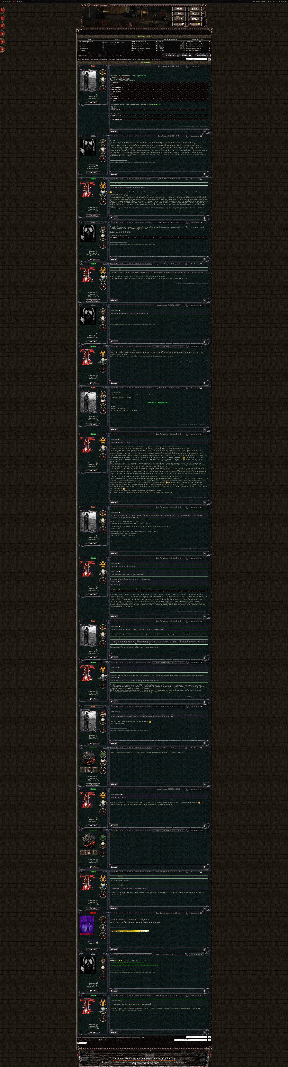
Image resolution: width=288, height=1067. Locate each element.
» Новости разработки (85, 42)
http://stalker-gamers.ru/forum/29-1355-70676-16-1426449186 (140, 922)
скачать (113, 106)
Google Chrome (167, 1062)
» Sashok (161, 50)
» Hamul (160, 44)
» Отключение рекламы (192, 50)
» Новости (81, 44)
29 (201, 507)
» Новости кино (83, 48)
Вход (275, 1)
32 (201, 662)
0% (98, 98)
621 (97, 942)
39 (201, 954)
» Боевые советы (137, 46)
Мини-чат (20, 1)
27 (201, 388)
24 (201, 264)
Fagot (93, 66)
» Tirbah (160, 42)
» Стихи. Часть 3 (137, 50)
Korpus (93, 178)
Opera (178, 1062)
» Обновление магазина (192, 48)
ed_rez (93, 136)
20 (97, 165)
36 (201, 830)
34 (201, 748)
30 (201, 558)
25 (201, 305)
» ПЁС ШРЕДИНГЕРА (138, 42)
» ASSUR (161, 48)
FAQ (14, 1)
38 (201, 913)
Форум (79, 59)
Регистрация (282, 1)
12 (117, 55)
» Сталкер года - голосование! (194, 46)
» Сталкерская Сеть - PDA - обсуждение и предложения (203, 42)
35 (201, 789)
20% (97, 168)
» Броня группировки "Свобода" (142, 48)
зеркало (113, 108)
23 (201, 222)
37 (201, 872)
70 (97, 943)
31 (97, 209)
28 (201, 434)
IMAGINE (93, 913)
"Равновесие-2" (136, 59)
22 (201, 179)
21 (201, 136)
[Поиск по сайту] (175, 24)
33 (97, 95)
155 (97, 776)
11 (113, 55)
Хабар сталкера (93, 102)
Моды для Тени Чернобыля (123, 59)
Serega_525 (93, 747)
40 (201, 996)
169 (97, 207)
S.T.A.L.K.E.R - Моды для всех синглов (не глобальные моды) (98, 59)
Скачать (113, 406)
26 (201, 346)
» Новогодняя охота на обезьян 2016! (197, 44)
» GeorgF (161, 46)
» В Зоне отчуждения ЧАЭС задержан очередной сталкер (151, 44)
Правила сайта (6, 1)
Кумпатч (113, 960)
